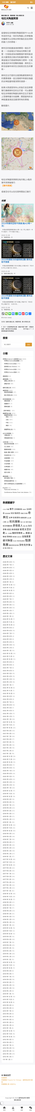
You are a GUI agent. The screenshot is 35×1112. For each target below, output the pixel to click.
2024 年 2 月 (7, 647)
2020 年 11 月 (7, 759)
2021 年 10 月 (7, 728)
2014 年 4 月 (7, 985)
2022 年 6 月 (7, 705)
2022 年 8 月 (7, 699)
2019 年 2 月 (7, 819)
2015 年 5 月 (7, 948)
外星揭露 (7, 461)
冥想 (12, 513)
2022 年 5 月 (7, 708)
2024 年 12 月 (7, 619)
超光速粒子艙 (8, 478)
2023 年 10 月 (7, 659)
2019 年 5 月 (7, 811)
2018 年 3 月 (7, 851)
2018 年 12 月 (7, 825)
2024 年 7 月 (7, 633)
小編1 (11, 22)
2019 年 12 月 (7, 791)
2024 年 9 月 (7, 627)
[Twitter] (26, 313)
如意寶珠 (16, 518)
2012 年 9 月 (7, 1039)
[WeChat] (6, 313)
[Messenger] (20, 313)
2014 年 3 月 (7, 988)
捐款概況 (5, 376)
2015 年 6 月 (7, 945)
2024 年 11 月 (7, 622)
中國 (7, 509)
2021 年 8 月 (7, 733)
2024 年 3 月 (7, 645)
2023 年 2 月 (7, 682)
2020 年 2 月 (7, 785)
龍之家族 (7, 548)
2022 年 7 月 (7, 702)
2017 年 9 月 (7, 868)
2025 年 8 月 (7, 596)
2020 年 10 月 (7, 762)
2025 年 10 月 (7, 590)
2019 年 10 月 (7, 796)
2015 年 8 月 (7, 939)
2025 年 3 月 (7, 610)
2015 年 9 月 (7, 936)
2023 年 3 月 (7, 679)
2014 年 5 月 (7, 982)
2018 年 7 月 (7, 839)
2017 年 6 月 (7, 876)
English (5, 488)
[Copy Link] (3, 313)
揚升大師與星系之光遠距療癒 (13, 483)
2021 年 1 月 (7, 753)
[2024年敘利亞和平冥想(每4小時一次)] (17, 213)
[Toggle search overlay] (28, 8)
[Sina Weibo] (23, 313)
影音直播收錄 (7, 399)
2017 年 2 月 (7, 888)
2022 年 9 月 (7, 696)
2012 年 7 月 (7, 1045)
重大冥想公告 (20, 15)
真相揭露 (15, 529)
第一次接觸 (9, 533)
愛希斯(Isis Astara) (10, 366)
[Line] (9, 313)
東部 (7, 425)
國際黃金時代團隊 (24, 1098)
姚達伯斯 (23, 518)
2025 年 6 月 (7, 602)
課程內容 (7, 383)
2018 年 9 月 (7, 833)
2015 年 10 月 (7, 933)
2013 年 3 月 (7, 1022)
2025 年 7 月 (7, 599)
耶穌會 (9, 537)
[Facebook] (13, 313)
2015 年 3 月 (7, 953)
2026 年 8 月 (7, 562)
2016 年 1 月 (7, 925)
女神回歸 (7, 466)
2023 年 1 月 (7, 685)
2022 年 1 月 (7, 719)
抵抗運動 (14, 521)
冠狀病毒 (7, 513)
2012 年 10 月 (7, 1036)
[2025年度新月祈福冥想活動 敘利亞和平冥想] (17, 249)
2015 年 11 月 (7, 931)
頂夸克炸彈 (24, 545)
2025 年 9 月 (7, 593)
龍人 (12, 548)
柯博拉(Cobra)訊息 (10, 363)
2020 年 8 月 (7, 768)
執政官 (17, 513)
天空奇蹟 (7, 463)
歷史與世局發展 (9, 443)
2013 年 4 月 (7, 1019)
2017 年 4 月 (7, 882)
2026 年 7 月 (7, 565)
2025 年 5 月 (7, 605)
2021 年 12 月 (7, 722)
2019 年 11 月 (7, 793)
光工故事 (7, 446)
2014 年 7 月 (7, 976)
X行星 (4, 509)
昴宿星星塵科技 (9, 481)
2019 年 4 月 (7, 813)
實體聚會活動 (7, 413)
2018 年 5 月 (7, 845)
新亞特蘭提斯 (7, 526)
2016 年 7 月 (7, 908)
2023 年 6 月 (7, 670)
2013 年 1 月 (7, 1028)
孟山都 (29, 517)
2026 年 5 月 (7, 570)
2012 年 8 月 (7, 1042)
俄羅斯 (24, 509)
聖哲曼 (14, 537)
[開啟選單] (32, 8)
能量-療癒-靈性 (9, 452)
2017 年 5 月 (7, 879)
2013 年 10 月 (7, 1002)
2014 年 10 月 (7, 968)
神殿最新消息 (8, 438)
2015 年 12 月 (7, 928)
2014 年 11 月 (7, 965)
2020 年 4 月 (7, 779)
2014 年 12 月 (7, 962)
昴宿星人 (18, 525)
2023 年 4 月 (7, 676)
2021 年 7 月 (7, 736)
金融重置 (26, 536)
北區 (7, 419)
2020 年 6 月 (7, 773)
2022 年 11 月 (7, 690)
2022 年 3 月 (7, 713)
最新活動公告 (5, 15)
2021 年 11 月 (7, 725)
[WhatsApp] (16, 313)
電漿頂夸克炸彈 (14, 545)
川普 (4, 522)
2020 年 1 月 (7, 788)
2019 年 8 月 (7, 802)
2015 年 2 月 (7, 956)
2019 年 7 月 (7, 805)
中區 (7, 422)
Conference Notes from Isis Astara (16, 492)
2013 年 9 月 (7, 1005)
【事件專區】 (7, 410)
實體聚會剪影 (8, 415)
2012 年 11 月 (7, 1034)
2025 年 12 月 (7, 585)
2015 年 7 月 (7, 942)
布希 (7, 522)
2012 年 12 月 (7, 1031)
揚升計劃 (7, 472)
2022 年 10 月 (7, 693)
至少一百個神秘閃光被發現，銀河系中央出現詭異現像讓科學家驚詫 (9, 329)
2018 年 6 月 (7, 842)
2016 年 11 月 (7, 896)
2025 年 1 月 (7, 616)
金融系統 (19, 537)
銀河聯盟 (8, 540)
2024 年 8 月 (7, 630)
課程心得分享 (8, 381)
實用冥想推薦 (8, 392)
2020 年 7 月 (7, 770)
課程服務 (5, 379)
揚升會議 (29, 522)
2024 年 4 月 (7, 642)
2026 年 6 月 (7, 567)
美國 (28, 533)
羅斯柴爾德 (17, 533)
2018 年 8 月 (7, 836)
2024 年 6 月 (7, 636)
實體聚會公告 (8, 429)
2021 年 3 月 (7, 748)
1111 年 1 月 (6, 1059)
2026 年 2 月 (7, 579)
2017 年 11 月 (7, 862)
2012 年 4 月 (7, 1054)
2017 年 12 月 (7, 859)
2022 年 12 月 (7, 688)
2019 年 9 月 (7, 799)
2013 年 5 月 (7, 1016)
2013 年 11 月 (7, 999)
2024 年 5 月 (7, 639)
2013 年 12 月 (7, 996)
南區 (7, 417)
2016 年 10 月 (7, 899)
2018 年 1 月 (7, 856)
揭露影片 (7, 403)
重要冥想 (12, 15)
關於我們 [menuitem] (13, 2)
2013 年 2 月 (7, 1025)
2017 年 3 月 (7, 885)
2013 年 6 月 (7, 1014)
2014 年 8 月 (7, 974)
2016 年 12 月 (7, 893)
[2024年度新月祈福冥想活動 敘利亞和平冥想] (17, 285)
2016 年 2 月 (7, 922)
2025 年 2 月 (7, 613)
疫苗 (9, 529)
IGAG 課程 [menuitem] (5, 2)
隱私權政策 (17, 1100)
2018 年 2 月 (7, 853)
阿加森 (14, 541)
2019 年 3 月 (7, 816)
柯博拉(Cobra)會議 (10, 372)
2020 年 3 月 (7, 782)
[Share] (30, 313)
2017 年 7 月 (7, 873)
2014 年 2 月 (7, 991)
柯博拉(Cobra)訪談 (10, 369)
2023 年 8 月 (7, 665)
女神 (10, 517)
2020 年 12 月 (7, 756)
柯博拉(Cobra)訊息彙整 (11, 361)
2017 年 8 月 (7, 871)
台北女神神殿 (7, 433)
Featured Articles (10, 489)
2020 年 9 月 (7, 765)
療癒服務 (5, 476)
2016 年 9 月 (7, 902)
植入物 (25, 526)
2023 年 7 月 (7, 668)
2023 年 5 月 (7, 673)
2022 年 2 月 (7, 716)
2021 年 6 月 (7, 739)
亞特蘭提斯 (18, 509)
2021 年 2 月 (7, 750)
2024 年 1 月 (7, 650)
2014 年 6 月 (7, 979)
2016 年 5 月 (7, 913)
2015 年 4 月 (7, 951)
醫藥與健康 (7, 449)
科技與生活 (7, 455)
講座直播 (7, 401)
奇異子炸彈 (24, 513)
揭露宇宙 (7, 469)
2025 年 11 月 (7, 587)
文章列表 (5, 442)
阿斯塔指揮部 (21, 541)
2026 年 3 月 (7, 576)
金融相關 (7, 458)
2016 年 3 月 (7, 919)
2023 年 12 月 (7, 653)
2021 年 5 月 (7, 742)
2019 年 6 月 (7, 808)
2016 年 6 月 (7, 911)
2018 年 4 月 (7, 848)
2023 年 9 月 (7, 662)
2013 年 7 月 (7, 1011)
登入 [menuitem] (31, 2)
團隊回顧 (7, 406)
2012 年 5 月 (7, 1051)
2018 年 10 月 (7, 830)
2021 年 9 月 (7, 730)
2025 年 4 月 (7, 607)
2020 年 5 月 (7, 776)
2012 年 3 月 (7, 1056)
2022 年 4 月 (7, 710)
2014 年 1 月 (7, 994)
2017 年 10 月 (7, 865)
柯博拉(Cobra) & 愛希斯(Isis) (12, 359)
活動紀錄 (7, 435)
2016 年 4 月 (7, 916)
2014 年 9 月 (7, 971)
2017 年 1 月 (7, 891)
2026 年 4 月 (7, 573)
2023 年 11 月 (7, 656)
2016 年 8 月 (7, 905)
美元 (24, 533)
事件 (12, 509)
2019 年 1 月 (7, 822)
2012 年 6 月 (7, 1048)
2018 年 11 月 (7, 828)
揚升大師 (23, 522)
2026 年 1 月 (7, 582)
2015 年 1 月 (7, 959)
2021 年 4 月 (7, 745)
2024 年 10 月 (7, 625)
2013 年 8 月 (7, 1008)
